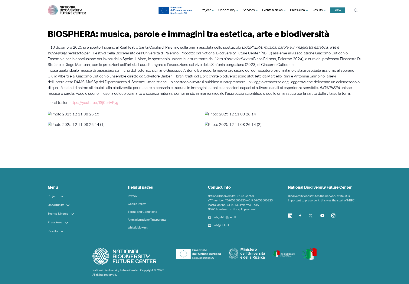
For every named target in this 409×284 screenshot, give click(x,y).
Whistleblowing (137, 227)
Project (206, 10)
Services (249, 10)
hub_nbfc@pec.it (224, 217)
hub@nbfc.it (221, 225)
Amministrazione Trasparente (147, 219)
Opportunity (226, 10)
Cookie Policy (137, 203)
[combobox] (337, 10)
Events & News (272, 10)
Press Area (297, 10)
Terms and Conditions (142, 211)
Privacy (132, 196)
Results (318, 10)
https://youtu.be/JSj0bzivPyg (93, 103)
